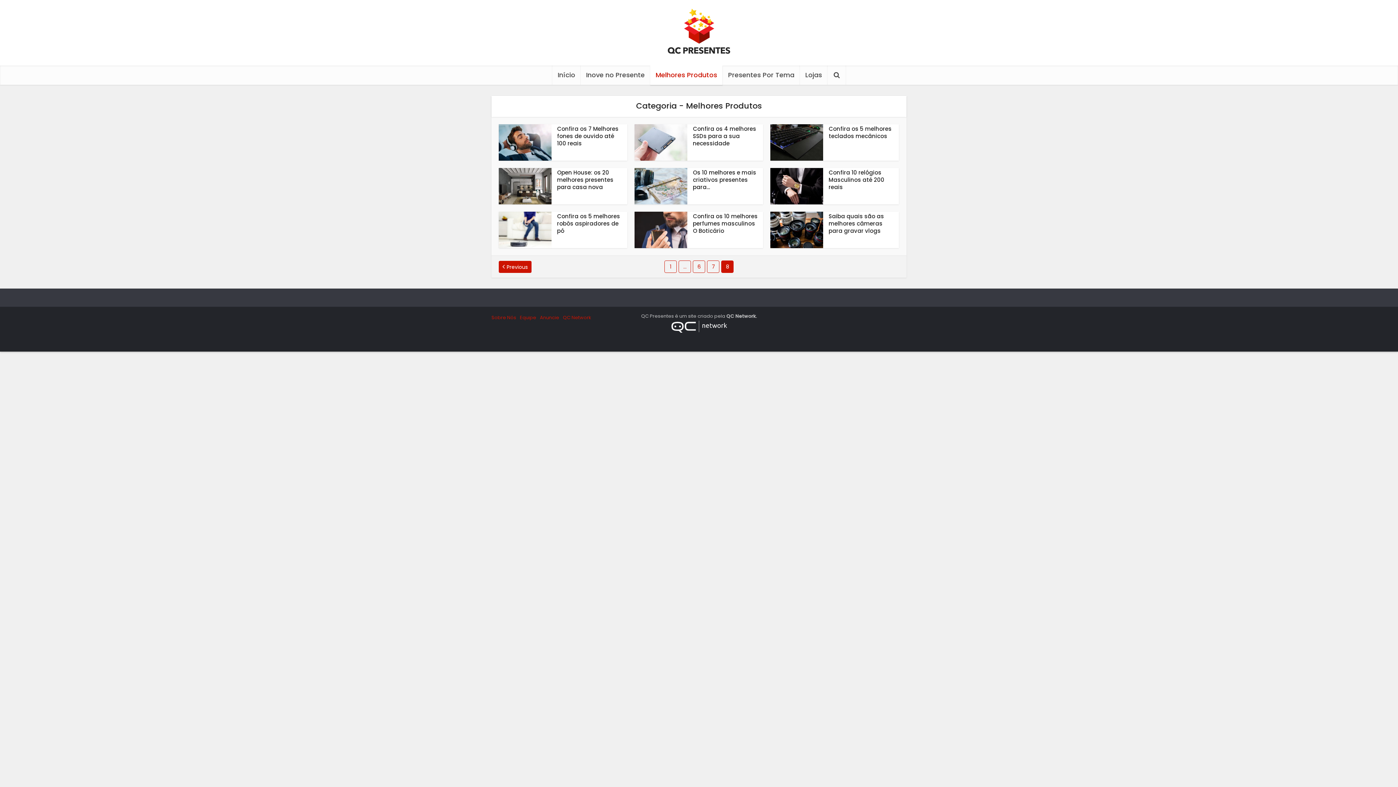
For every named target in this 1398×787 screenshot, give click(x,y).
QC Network (577, 317)
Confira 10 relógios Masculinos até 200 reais (856, 180)
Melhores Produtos (686, 74)
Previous (517, 267)
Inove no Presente (615, 74)
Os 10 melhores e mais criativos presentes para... (724, 180)
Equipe (528, 317)
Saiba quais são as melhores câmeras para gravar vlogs (856, 223)
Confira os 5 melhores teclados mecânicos (860, 132)
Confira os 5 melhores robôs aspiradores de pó (588, 223)
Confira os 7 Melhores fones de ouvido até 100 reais (588, 136)
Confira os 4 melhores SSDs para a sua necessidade (724, 136)
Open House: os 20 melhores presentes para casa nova (585, 180)
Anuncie (549, 317)
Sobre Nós (503, 317)
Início (566, 74)
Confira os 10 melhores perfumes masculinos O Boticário (725, 223)
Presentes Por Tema (761, 74)
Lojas (813, 74)
